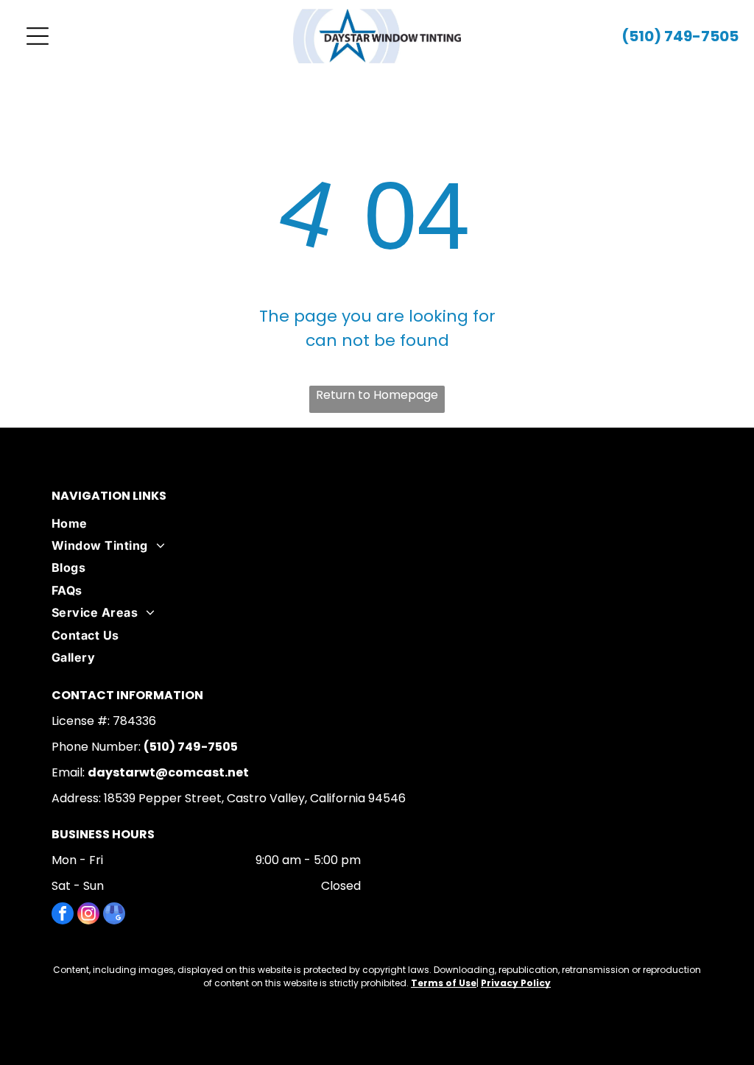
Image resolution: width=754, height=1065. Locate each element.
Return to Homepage (377, 394)
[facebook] (63, 915)
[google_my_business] (114, 915)
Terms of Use (443, 983)
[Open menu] (38, 36)
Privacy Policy (516, 983)
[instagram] (88, 915)
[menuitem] (377, 523)
